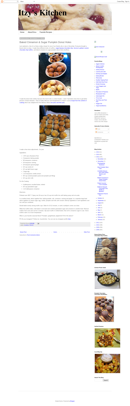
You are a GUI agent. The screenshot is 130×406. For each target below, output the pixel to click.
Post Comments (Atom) (33, 235)
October (100, 198)
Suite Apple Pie (100, 96)
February (100, 217)
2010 (97, 225)
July (99, 205)
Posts (98, 129)
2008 (97, 229)
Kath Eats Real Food (101, 82)
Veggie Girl (99, 103)
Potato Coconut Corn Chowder (102, 183)
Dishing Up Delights (101, 73)
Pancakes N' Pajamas (102, 92)
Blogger (72, 401)
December (101, 159)
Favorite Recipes (46, 32)
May (99, 210)
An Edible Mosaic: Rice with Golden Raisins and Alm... (103, 173)
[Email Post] (38, 223)
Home (22, 32)
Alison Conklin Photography (100, 66)
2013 (97, 154)
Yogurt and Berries (101, 105)
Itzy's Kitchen (42, 12)
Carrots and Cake (101, 71)
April (99, 212)
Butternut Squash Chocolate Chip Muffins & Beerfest (103, 189)
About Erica (32, 32)
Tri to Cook (99, 98)
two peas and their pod (57, 102)
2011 (97, 222)
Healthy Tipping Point (102, 80)
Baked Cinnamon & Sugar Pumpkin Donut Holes (103, 179)
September (101, 200)
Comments (100, 132)
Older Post (87, 232)
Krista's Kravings (100, 84)
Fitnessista (99, 78)
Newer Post (23, 232)
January (100, 219)
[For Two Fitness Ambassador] (95, 42)
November (101, 161)
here (69, 219)
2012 (97, 157)
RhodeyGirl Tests (100, 94)
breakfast (26, 225)
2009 (97, 227)
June (99, 207)
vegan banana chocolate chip (64, 48)
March (99, 215)
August (100, 203)
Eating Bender (100, 76)
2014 (97, 152)
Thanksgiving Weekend (101, 164)
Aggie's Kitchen (100, 64)
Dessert (31, 225)
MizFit (97, 89)
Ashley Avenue (100, 69)
